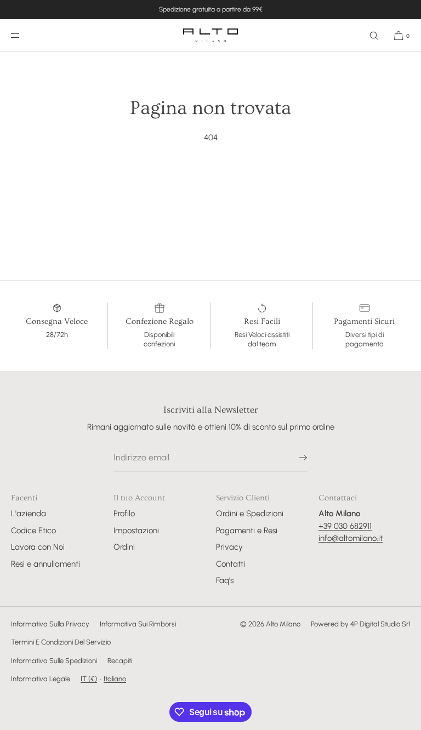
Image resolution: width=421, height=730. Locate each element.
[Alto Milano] (210, 35)
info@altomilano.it (350, 538)
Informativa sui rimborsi (138, 624)
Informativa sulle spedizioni (54, 661)
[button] (373, 35)
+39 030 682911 (345, 526)
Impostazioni (136, 530)
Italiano (115, 679)
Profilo (124, 513)
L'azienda (28, 513)
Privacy (229, 547)
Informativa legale (40, 679)
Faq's (225, 580)
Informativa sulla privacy (50, 624)
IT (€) (89, 679)
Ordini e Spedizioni (249, 513)
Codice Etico (33, 530)
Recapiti (119, 661)
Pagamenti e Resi (246, 530)
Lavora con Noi (38, 547)
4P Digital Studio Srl (380, 624)
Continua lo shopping (211, 178)
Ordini (124, 547)
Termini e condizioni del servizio (61, 642)
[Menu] (24, 35)
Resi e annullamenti (45, 564)
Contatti (230, 564)
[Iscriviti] (294, 457)
